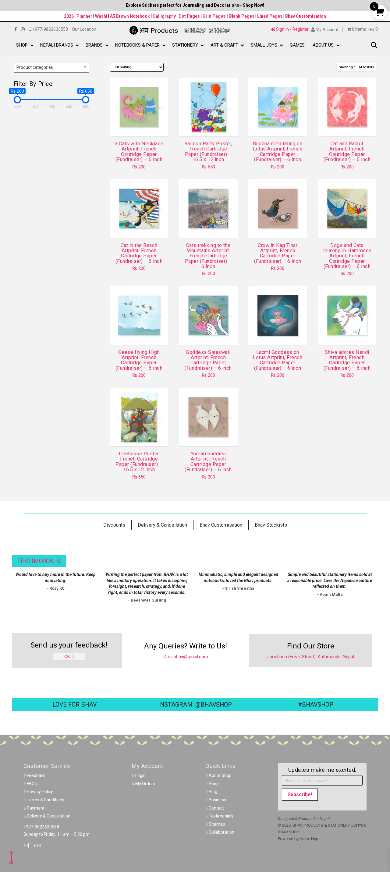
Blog (213, 791)
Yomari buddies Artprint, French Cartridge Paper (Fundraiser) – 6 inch (208, 461)
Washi (101, 16)
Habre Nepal (310, 838)
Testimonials (221, 816)
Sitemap (217, 824)
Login (140, 775)
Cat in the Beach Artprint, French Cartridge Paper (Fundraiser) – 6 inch (138, 253)
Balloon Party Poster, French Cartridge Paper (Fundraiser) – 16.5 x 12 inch (208, 151)
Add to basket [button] (141, 126)
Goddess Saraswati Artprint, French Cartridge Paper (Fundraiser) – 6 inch (208, 360)
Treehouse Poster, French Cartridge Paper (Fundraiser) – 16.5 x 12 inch (138, 461)
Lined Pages (270, 16)
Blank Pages (241, 16)
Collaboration (221, 832)
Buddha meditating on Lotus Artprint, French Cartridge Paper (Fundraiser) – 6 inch (277, 151)
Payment (35, 808)
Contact (216, 808)
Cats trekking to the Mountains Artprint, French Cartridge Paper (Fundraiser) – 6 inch (208, 255)
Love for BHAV (74, 704)
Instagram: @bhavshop (195, 704)
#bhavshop (315, 704)
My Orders (145, 783)
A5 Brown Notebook (130, 16)
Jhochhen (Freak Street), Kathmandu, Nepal (310, 656)
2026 (69, 16)
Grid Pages (214, 16)
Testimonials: (39, 561)
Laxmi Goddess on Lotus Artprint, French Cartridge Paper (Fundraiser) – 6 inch (277, 360)
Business (217, 799)
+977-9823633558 (41, 826)
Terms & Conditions (45, 799)
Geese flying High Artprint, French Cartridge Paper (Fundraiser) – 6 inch (138, 360)
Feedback (36, 775)
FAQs (32, 783)
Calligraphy (165, 16)
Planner (84, 16)
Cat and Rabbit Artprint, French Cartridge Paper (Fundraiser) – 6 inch (347, 151)
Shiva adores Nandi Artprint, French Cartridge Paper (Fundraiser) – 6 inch (347, 360)
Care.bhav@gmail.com (185, 656)
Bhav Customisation (305, 16)
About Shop (220, 775)
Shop (214, 783)
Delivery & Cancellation (48, 816)
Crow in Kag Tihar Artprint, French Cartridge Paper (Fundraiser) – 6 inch (277, 253)
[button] (374, 45)
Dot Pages (189, 16)
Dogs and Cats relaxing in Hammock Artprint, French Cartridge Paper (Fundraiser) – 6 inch (347, 255)
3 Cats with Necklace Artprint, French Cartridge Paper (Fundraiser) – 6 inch (139, 151)
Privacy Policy (40, 791)
